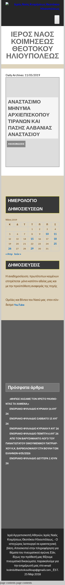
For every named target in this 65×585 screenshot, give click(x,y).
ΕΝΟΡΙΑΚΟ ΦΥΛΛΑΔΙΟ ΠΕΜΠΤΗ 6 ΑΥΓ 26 (34, 433)
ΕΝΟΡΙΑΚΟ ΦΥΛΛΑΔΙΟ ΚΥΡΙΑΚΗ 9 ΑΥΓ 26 (34, 428)
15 (32, 238)
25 (55, 243)
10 (47, 233)
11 (55, 233)
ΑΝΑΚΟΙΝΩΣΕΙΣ (16, 144)
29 (32, 248)
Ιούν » (17, 253)
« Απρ (9, 253)
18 (55, 238)
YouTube (19, 304)
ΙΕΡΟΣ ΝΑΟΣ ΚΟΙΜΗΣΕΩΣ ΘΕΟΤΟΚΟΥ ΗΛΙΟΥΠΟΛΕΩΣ (32, 44)
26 (9, 248)
